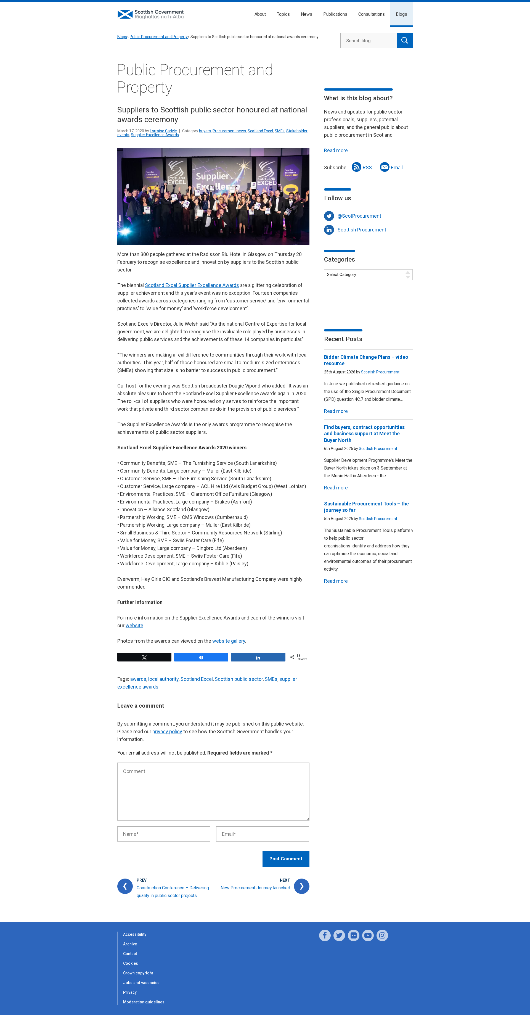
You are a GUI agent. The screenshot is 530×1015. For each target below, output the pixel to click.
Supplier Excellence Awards (155, 135)
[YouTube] (368, 935)
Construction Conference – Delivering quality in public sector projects (173, 891)
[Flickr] (353, 935)
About (260, 14)
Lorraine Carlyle (163, 131)
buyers (205, 131)
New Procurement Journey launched (255, 887)
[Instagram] (382, 935)
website (134, 625)
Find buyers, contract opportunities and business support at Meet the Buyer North (364, 433)
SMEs (280, 131)
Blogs (401, 14)
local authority (163, 679)
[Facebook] (325, 935)
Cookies (130, 963)
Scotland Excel (260, 131)
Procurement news (229, 131)
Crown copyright (138, 973)
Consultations (371, 14)
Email (397, 167)
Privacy (130, 992)
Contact (130, 953)
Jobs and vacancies (141, 982)
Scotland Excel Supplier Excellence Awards (192, 285)
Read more (336, 150)
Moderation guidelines (144, 1002)
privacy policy (167, 731)
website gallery (228, 641)
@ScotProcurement (359, 216)
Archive (130, 944)
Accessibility (134, 934)
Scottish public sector (239, 679)
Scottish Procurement (362, 230)
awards (138, 679)
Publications (335, 14)
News (306, 14)
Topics (283, 14)
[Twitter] (339, 935)
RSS (367, 167)
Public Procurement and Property (159, 37)
